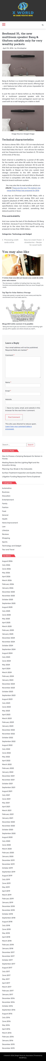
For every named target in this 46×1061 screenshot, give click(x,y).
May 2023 (6, 711)
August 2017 (7, 968)
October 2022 (7, 738)
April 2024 (6, 669)
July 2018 (6, 925)
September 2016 (8, 1010)
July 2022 (6, 749)
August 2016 (7, 1014)
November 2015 (8, 1048)
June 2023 (6, 707)
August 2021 (7, 791)
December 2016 (8, 998)
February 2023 (8, 722)
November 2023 (8, 688)
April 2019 (6, 891)
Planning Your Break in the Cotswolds (17, 469)
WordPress (22, 1058)
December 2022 (8, 730)
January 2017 (7, 994)
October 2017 (7, 960)
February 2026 (8, 584)
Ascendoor (29, 1055)
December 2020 (8, 822)
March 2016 (6, 1033)
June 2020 (6, 845)
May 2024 (6, 665)
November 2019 (8, 864)
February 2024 (8, 676)
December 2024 (8, 638)
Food (4, 511)
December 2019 (8, 860)
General (5, 515)
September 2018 (8, 918)
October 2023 (7, 692)
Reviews (5, 534)
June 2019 (6, 883)
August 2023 (7, 699)
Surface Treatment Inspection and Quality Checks (22, 473)
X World (6, 1055)
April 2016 (6, 1029)
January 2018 (7, 948)
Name (8, 382)
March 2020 (7, 849)
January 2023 (7, 726)
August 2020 (7, 837)
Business (5, 492)
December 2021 (8, 776)
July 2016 (6, 1017)
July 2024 (6, 657)
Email (8, 391)
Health (4, 519)
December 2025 (8, 592)
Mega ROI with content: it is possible (17, 324)
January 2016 (7, 1040)
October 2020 (7, 830)
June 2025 (6, 615)
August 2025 (7, 607)
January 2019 (7, 902)
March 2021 (6, 810)
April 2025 (6, 623)
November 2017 (8, 956)
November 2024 (8, 642)
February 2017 (7, 991)
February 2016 (8, 1037)
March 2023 (7, 718)
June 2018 (6, 929)
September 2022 (8, 741)
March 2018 (6, 941)
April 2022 (6, 761)
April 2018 (6, 937)
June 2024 (6, 661)
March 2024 (7, 672)
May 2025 (6, 619)
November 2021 (8, 780)
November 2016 (8, 1002)
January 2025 (7, 634)
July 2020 (6, 841)
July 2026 (6, 565)
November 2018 (8, 910)
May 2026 (6, 573)
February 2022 (8, 768)
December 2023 (8, 684)
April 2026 (6, 577)
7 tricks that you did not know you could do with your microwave (22, 279)
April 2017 (6, 983)
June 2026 (6, 569)
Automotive (6, 488)
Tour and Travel (8, 550)
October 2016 (7, 1006)
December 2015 (8, 1044)
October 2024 (7, 646)
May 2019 (6, 887)
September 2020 (9, 833)
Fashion (5, 507)
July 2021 (6, 795)
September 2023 (9, 695)
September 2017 (8, 964)
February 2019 (8, 899)
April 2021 (6, 807)
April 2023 (6, 715)
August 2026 (7, 561)
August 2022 (7, 745)
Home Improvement (10, 523)
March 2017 (6, 987)
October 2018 (7, 914)
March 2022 (7, 764)
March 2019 (6, 895)
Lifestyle (5, 530)
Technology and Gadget (22, 234)
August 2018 (7, 922)
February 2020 (8, 853)
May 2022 (6, 757)
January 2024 (7, 680)
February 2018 (8, 945)
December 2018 (8, 906)
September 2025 (9, 603)
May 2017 (6, 979)
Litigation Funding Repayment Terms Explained (21, 477)
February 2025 (8, 630)
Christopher (22, 48)
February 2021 (8, 814)
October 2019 (7, 868)
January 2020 (7, 856)
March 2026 (7, 580)
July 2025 (6, 611)
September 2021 (8, 787)
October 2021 (7, 784)
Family (4, 504)
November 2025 (8, 596)
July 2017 (6, 971)
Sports (4, 542)
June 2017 (6, 975)
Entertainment (8, 500)
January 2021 (7, 818)
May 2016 (6, 1025)
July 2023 (6, 703)
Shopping (6, 538)
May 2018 (6, 933)
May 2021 (6, 803)
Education (6, 496)
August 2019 (7, 876)
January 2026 (7, 588)
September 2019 (8, 872)
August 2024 (7, 653)
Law (3, 527)
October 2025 (7, 600)
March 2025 (7, 626)
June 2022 (6, 753)
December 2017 (8, 952)
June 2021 (6, 799)
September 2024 (9, 649)
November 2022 (8, 734)
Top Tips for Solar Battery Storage (16, 292)
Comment (9, 355)
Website (8, 399)
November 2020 (8, 826)
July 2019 (6, 879)
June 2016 (6, 1021)
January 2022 (7, 772)
